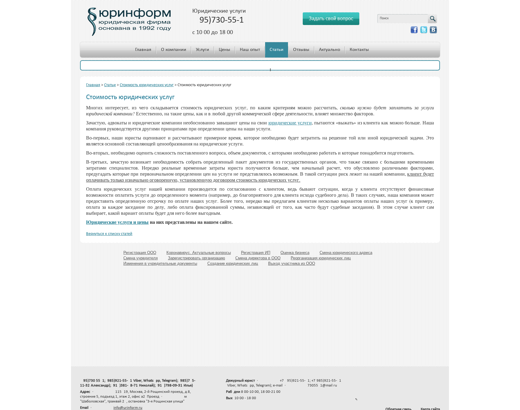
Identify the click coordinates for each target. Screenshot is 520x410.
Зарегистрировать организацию (196, 258)
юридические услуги (290, 122)
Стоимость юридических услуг (147, 85)
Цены (224, 49)
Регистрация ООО (139, 252)
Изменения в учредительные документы (160, 263)
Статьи (276, 49)
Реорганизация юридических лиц (321, 258)
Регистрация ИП (255, 252)
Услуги (202, 49)
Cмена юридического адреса (346, 252)
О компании (173, 49)
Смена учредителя (140, 258)
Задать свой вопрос (331, 18)
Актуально (329, 49)
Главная (143, 49)
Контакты (359, 49)
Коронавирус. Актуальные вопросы (198, 252)
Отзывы (301, 49)
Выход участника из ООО (291, 263)
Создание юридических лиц (232, 263)
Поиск (384, 18)
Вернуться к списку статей (109, 234)
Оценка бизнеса (294, 252)
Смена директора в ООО (257, 258)
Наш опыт (250, 49)
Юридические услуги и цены (117, 221)
